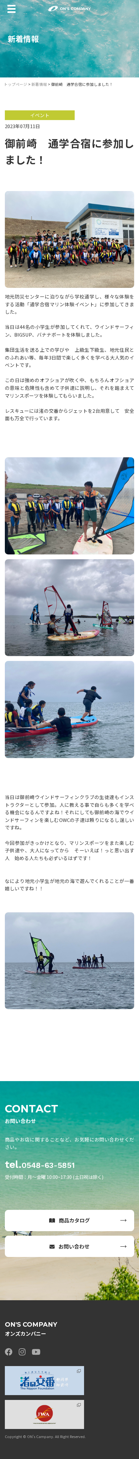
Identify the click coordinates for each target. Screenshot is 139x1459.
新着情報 (39, 84)
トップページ (15, 84)
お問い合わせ (74, 1246)
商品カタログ (74, 1220)
